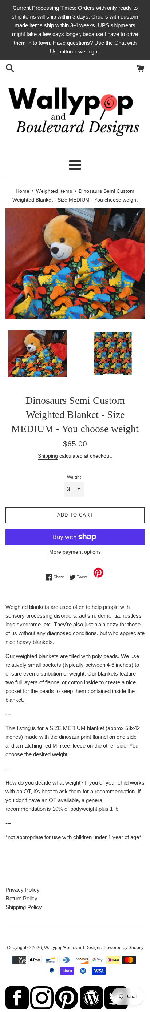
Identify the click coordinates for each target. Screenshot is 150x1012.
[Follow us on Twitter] (116, 1007)
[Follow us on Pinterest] (66, 1007)
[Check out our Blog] (91, 1007)
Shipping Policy (23, 907)
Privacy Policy (22, 890)
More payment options (75, 552)
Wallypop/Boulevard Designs (73, 947)
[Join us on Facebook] (17, 1007)
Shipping (48, 456)
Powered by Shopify (123, 947)
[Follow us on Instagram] (42, 1007)
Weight (74, 477)
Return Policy (21, 898)
